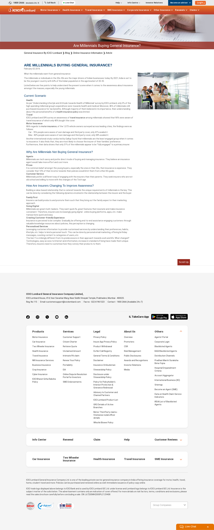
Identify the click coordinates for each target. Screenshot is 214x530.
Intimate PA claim (71, 356)
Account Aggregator (164, 375)
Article (109, 53)
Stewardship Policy (102, 369)
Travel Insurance (93, 10)
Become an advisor (179, 3)
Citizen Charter (70, 342)
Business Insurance (41, 365)
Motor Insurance (49, 10)
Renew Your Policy (71, 360)
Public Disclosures (132, 356)
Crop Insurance (39, 369)
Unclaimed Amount (72, 351)
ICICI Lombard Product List (105, 400)
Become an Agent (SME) (166, 389)
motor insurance (49, 126)
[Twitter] (47, 317)
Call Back (51, 3)
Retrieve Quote (70, 346)
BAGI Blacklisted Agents (166, 351)
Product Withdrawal (102, 346)
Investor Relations (154, 3)
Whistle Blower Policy (103, 422)
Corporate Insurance (138, 10)
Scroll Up (184, 262)
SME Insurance (115, 10)
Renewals (180, 10)
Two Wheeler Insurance (43, 346)
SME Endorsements (72, 382)
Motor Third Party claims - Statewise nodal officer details (105, 415)
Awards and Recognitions (136, 360)
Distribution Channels (165, 356)
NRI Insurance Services (43, 360)
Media (127, 369)
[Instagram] (37, 317)
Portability (67, 365)
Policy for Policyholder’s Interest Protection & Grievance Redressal (104, 385)
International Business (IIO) (167, 380)
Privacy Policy (99, 337)
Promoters (129, 342)
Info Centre (133, 3)
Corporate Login (162, 342)
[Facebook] (28, 317)
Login (200, 2)
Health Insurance (71, 10)
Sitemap (159, 385)
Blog (67, 53)
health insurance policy (67, 112)
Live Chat (69, 3)
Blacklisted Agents (163, 346)
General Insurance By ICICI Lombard (43, 53)
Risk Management (132, 351)
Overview (128, 337)
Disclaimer (98, 360)
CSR (126, 346)
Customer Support (71, 337)
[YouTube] (57, 317)
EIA (64, 369)
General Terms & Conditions (106, 356)
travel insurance (77, 117)
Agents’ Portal (161, 337)
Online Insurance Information (88, 53)
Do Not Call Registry (102, 351)
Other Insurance (162, 10)
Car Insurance (38, 342)
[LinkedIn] (66, 317)
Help (118, 3)
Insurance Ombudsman (104, 365)
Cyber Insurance (39, 374)
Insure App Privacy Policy (105, 342)
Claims (193, 10)
